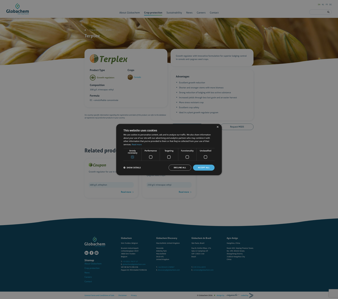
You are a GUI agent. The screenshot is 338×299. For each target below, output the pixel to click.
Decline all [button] (180, 167)
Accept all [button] (204, 167)
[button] (132, 167)
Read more (137, 144)
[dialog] (169, 149)
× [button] (218, 127)
